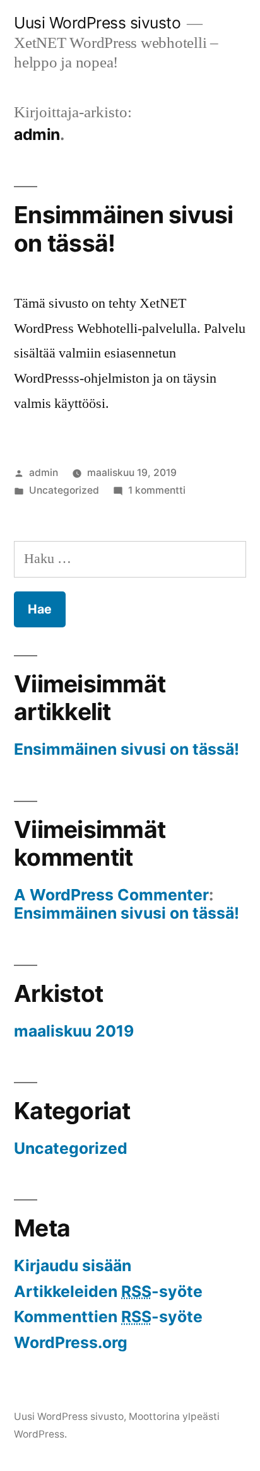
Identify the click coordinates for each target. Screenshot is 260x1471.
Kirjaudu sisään (72, 1265)
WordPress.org (70, 1342)
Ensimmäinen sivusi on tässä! (123, 229)
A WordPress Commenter (111, 894)
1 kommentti (157, 490)
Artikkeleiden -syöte (108, 1291)
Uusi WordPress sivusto (97, 22)
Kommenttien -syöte (108, 1316)
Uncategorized (64, 490)
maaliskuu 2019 (74, 1030)
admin (43, 473)
